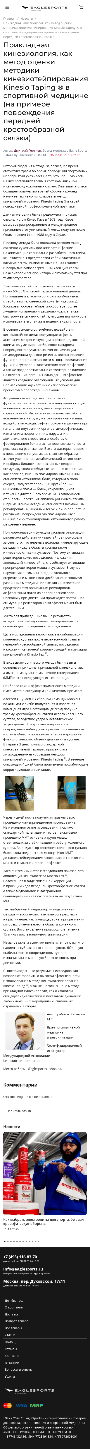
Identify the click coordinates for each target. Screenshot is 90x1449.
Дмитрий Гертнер (27, 150)
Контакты (12, 1356)
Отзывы (11, 1349)
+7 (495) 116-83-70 (20, 1256)
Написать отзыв (19, 1111)
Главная (9, 18)
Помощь (11, 1342)
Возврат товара (16, 1321)
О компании (14, 1307)
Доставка (12, 1314)
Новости (27, 18)
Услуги (10, 1376)
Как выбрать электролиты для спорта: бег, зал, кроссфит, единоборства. (44, 1221)
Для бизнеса (14, 1300)
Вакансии (12, 1363)
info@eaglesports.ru (23, 1269)
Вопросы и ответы (19, 1369)
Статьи (10, 1335)
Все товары (13, 1328)
